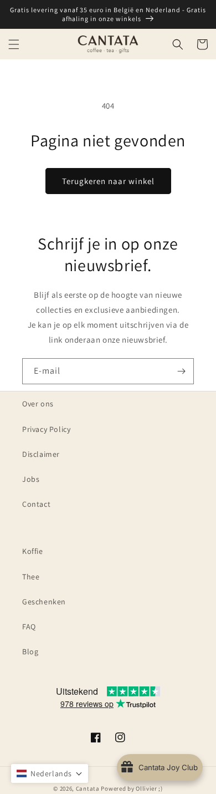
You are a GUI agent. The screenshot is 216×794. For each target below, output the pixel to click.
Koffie (32, 551)
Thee (30, 577)
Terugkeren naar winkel (108, 181)
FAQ (29, 627)
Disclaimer (41, 454)
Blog (30, 651)
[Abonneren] (181, 371)
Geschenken (44, 602)
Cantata (88, 788)
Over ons (38, 404)
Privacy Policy (46, 429)
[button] (14, 44)
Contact (36, 504)
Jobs (30, 479)
